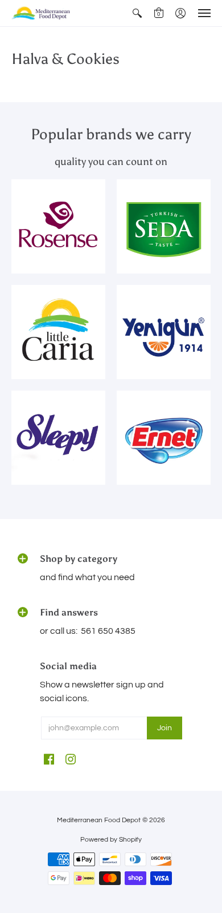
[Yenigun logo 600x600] (164, 332)
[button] (137, 13)
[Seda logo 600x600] (164, 226)
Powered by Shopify (111, 839)
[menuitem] (137, 13)
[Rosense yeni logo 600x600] (58, 226)
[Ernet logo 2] (164, 438)
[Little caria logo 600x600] (58, 332)
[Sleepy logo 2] (58, 438)
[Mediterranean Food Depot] (42, 13)
